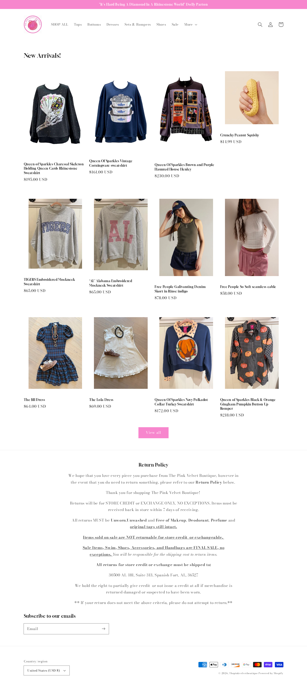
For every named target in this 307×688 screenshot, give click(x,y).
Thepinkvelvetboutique (243, 673)
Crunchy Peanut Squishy (239, 135)
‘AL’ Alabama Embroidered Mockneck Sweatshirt (110, 283)
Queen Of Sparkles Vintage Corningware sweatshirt (111, 163)
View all (153, 432)
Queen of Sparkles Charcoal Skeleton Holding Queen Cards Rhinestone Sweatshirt (54, 168)
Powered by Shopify (270, 673)
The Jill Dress (34, 400)
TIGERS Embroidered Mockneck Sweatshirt (49, 282)
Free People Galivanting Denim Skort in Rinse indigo (180, 289)
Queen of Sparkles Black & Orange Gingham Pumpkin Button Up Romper (248, 404)
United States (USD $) (43, 670)
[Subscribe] (103, 629)
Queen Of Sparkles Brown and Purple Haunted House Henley (184, 167)
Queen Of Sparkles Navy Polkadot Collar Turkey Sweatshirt (181, 402)
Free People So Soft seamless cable (248, 287)
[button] (190, 24)
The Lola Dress (101, 400)
